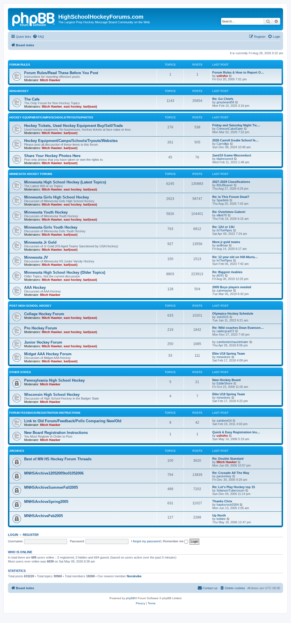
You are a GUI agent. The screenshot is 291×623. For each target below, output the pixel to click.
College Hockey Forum (44, 314)
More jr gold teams (226, 242)
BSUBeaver (225, 185)
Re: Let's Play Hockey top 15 (233, 487)
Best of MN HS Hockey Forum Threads (58, 459)
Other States (20, 372)
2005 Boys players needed (231, 287)
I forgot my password (146, 541)
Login (13, 534)
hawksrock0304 (228, 504)
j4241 (220, 275)
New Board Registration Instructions (56, 432)
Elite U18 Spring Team (228, 353)
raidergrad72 (225, 331)
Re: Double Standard (228, 458)
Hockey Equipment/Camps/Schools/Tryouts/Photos (51, 117)
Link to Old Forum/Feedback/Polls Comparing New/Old (72, 421)
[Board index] (33, 18)
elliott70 (222, 215)
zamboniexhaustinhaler (232, 342)
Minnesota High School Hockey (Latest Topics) (65, 182)
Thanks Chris (222, 501)
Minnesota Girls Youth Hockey (50, 227)
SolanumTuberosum (230, 490)
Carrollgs (223, 143)
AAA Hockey (35, 287)
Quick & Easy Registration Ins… (236, 432)
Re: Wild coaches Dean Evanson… (238, 327)
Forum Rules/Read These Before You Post (61, 73)
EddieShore (224, 383)
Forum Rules (19, 64)
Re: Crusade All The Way (230, 472)
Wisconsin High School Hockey (52, 394)
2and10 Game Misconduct (231, 155)
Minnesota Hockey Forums (30, 173)
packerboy (224, 476)
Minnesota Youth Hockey (46, 212)
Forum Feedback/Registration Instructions (44, 412)
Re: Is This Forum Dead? (231, 196)
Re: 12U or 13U (223, 227)
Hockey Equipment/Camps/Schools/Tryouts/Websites (71, 141)
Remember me (173, 541)
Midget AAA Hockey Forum (48, 354)
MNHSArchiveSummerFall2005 (51, 487)
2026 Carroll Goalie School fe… (235, 140)
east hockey (73, 106)
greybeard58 (225, 102)
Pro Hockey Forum (40, 328)
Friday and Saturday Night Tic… (236, 125)
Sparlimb (222, 200)
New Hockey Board (226, 380)
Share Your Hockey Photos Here (52, 156)
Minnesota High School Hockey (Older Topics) (64, 272)
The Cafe (32, 99)
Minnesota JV (36, 257)
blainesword (225, 158)
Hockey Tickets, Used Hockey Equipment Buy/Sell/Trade (73, 126)
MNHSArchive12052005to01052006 (54, 473)
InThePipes (224, 230)
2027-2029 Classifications (231, 181)
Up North (219, 515)
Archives (16, 450)
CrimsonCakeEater (230, 128)
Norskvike (134, 576)
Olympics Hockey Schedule (232, 313)
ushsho (222, 76)
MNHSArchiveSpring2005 (46, 501)
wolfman (222, 245)
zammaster (224, 290)
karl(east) (90, 106)
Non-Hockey (19, 91)
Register (31, 534)
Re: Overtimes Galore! (229, 212)
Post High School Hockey (30, 305)
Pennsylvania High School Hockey (54, 380)
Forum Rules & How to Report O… (238, 72)
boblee (221, 518)
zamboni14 (224, 420)
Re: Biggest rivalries (227, 272)
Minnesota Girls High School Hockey (56, 197)
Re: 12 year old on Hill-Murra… (235, 257)
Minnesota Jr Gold (40, 242)
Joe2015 (222, 317)
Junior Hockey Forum (43, 342)
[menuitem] (38, 36)
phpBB (130, 598)
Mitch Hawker (50, 80)
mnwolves (223, 357)
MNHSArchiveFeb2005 (43, 516)
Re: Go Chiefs (222, 99)
